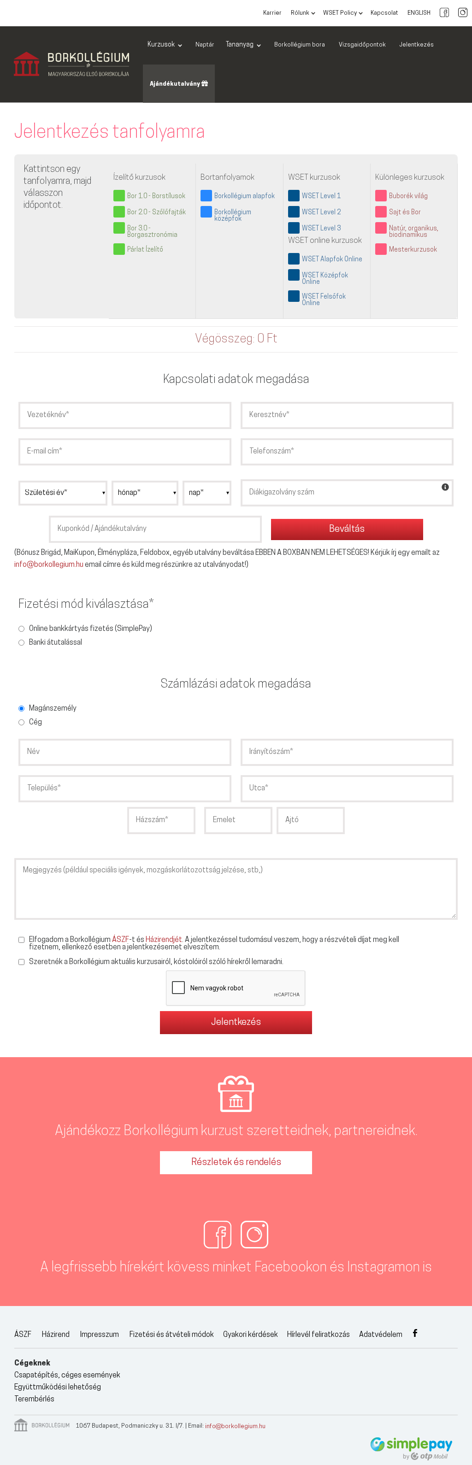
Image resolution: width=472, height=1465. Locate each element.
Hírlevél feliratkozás (318, 1335)
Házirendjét (164, 940)
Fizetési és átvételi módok (172, 1335)
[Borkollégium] (71, 64)
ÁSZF (120, 940)
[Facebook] (444, 13)
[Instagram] (463, 13)
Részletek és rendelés (236, 1162)
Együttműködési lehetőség (57, 1387)
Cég (35, 722)
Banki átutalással (55, 643)
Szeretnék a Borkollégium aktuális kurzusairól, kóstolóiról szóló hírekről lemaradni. (156, 962)
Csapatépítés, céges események (67, 1375)
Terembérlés (34, 1399)
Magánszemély (53, 708)
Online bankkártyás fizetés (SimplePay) (90, 629)
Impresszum (99, 1335)
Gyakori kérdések (250, 1335)
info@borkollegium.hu (48, 565)
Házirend (56, 1335)
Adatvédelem (380, 1335)
